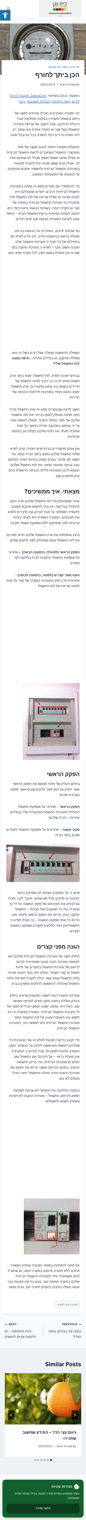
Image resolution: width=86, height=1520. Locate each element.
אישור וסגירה (43, 1508)
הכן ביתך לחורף (67, 1304)
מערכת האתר (67, 84)
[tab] (51, 1460)
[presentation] (43, 1398)
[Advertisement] (43, 305)
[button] (5, 15)
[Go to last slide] (75, 1415)
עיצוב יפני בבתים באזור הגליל (64, 1331)
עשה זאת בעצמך (58, 66)
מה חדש (75, 66)
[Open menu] (8, 8)
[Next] (11, 1415)
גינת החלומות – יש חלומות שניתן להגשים (20, 1331)
